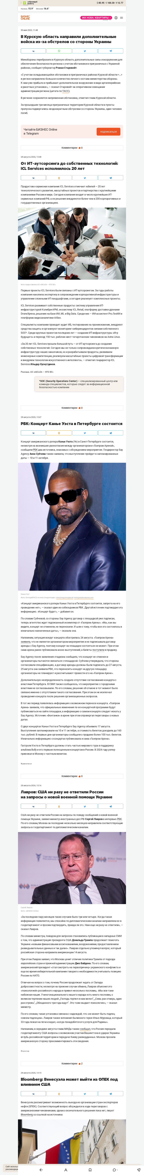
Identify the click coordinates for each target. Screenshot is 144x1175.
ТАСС (65, 91)
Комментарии (72, 147)
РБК (35, 449)
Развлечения (26, 764)
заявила (25, 641)
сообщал (85, 1028)
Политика (25, 1051)
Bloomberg (27, 1114)
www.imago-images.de (64, 598)
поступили (98, 649)
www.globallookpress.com (83, 598)
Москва (39, 9)
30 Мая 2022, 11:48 (29, 30)
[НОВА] (95, 18)
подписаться (108, 131)
